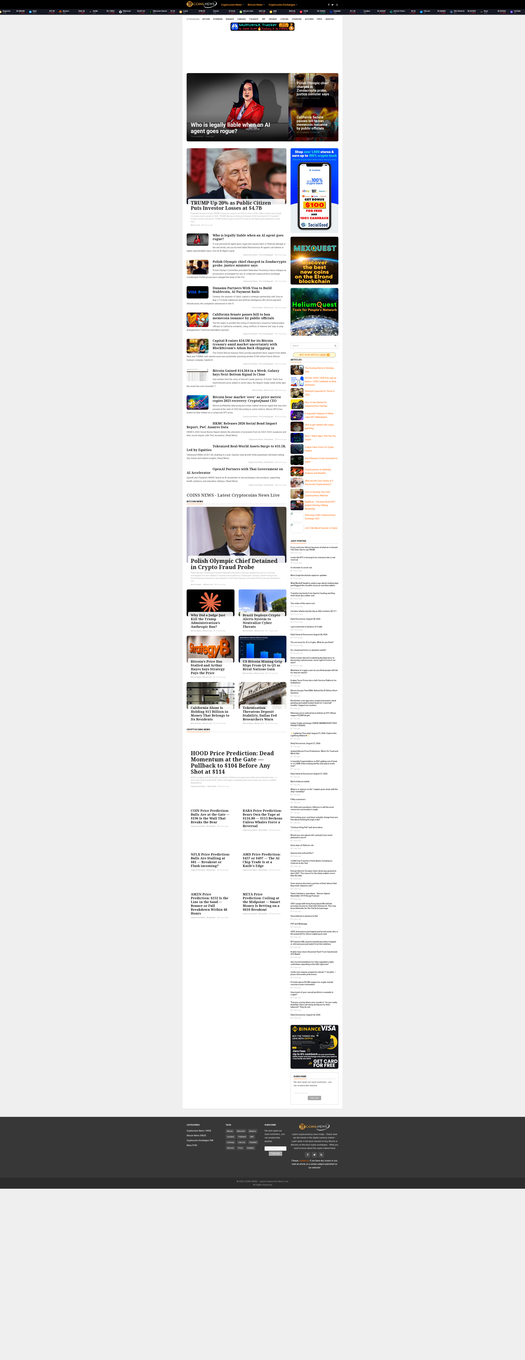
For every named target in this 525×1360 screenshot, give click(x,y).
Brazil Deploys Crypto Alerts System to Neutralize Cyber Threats (261, 621)
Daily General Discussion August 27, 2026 (309, 774)
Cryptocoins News (250, 255)
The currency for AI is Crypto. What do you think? (312, 642)
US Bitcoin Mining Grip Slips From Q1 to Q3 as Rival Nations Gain (262, 665)
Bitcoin (206, 19)
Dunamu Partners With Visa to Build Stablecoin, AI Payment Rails (242, 290)
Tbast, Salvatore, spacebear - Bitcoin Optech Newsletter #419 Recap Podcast (310, 894)
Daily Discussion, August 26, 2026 (305, 1015)
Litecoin (284, 19)
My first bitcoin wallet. (300, 781)
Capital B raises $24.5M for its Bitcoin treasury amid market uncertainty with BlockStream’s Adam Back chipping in (245, 344)
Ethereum (217, 19)
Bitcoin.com (195, 225)
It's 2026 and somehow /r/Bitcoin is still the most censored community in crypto (312, 808)
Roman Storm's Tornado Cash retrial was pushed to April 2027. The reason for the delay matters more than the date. (313, 873)
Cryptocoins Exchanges (200, 1140)
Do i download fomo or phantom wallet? (308, 650)
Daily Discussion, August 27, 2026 (305, 743)
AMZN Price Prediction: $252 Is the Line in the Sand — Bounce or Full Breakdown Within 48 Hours (209, 904)
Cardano (241, 19)
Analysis (329, 19)
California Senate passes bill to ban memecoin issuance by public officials (243, 316)
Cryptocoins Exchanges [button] (282, 4)
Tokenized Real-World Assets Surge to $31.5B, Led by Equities (236, 448)
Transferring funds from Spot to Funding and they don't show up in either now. (313, 594)
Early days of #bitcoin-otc (302, 845)
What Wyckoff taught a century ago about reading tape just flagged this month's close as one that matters (314, 584)
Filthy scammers (298, 799)
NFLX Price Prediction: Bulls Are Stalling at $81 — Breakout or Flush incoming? (210, 860)
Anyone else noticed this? (302, 853)
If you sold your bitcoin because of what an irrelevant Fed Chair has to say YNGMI (314, 548)
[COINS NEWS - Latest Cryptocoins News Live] (202, 4)
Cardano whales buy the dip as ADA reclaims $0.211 (314, 611)
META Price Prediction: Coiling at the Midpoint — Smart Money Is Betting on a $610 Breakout (261, 902)
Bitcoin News (257, 308)
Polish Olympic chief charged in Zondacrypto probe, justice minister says (249, 263)
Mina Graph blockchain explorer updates (309, 575)
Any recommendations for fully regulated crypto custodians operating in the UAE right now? (312, 963)
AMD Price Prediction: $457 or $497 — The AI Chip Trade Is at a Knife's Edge (262, 860)
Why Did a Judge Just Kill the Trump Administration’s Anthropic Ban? (208, 621)
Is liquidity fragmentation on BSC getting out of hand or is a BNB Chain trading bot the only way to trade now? (314, 763)
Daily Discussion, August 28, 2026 (305, 619)
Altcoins (309, 19)
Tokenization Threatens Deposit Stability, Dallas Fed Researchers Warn (260, 713)
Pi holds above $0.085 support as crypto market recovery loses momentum (312, 983)
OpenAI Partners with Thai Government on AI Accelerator (235, 471)
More (192, 1145)
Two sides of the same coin (303, 603)
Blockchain (269, 439)
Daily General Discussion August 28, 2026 (309, 634)
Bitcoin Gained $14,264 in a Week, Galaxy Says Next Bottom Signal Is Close (246, 372)
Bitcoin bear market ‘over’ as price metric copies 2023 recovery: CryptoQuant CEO (247, 399)
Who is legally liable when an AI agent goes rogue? (248, 237)
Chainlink (296, 19)
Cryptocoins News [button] (231, 4)
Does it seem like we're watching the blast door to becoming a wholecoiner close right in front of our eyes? (313, 660)
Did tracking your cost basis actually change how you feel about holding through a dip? (314, 818)
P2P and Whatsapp (299, 924)
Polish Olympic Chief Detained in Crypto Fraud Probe (234, 564)
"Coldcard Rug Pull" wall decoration (307, 827)
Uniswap (273, 19)
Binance (230, 19)
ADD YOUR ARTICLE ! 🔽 (314, 355)
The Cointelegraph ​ (266, 255)
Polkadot (254, 19)
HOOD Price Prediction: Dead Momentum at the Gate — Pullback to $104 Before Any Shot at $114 (232, 762)
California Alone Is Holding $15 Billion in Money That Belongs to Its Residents (210, 713)
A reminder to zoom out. (301, 567)
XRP (263, 19)
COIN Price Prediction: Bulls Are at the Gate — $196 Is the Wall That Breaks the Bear (210, 816)
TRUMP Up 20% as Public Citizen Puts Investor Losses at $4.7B (231, 205)
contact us (304, 1160)
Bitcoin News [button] (255, 4)
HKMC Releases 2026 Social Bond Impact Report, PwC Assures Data (232, 425)
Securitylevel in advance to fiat (304, 916)
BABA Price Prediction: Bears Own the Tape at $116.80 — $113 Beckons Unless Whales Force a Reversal (262, 818)
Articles (296, 359)
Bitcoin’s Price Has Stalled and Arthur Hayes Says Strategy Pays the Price (208, 667)
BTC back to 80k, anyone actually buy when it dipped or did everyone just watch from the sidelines (313, 943)
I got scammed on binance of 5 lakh (306, 627)
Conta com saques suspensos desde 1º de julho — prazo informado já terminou (313, 973)
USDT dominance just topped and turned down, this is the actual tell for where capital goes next (314, 933)
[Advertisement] (262, 52)
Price (319, 19)
